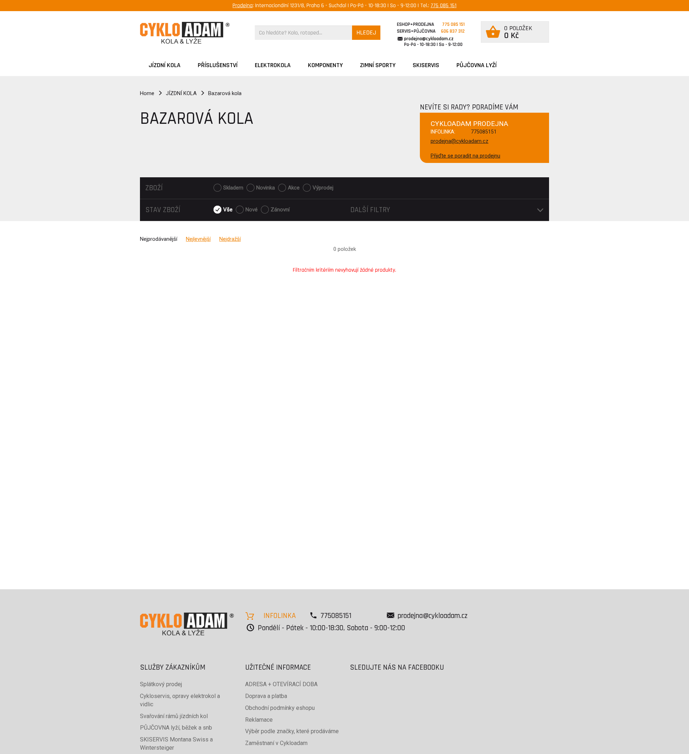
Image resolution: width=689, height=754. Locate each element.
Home (147, 93)
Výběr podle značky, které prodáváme (292, 731)
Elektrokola (273, 65)
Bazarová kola (225, 93)
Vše (228, 209)
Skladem (233, 187)
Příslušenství (218, 65)
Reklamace (259, 719)
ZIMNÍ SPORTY (377, 65)
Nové (251, 209)
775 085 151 (443, 5)
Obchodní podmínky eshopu (280, 707)
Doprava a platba (266, 696)
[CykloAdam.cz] (185, 33)
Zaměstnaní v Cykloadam (276, 743)
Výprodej (323, 187)
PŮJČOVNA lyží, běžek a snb (176, 727)
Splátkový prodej (161, 684)
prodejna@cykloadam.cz (429, 39)
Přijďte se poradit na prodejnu (465, 156)
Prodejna (243, 5)
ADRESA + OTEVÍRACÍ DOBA (281, 684)
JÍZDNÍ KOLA (165, 65)
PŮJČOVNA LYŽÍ (476, 65)
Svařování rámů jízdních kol (174, 716)
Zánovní (280, 209)
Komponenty (325, 65)
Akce (294, 187)
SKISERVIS (426, 65)
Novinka (265, 187)
